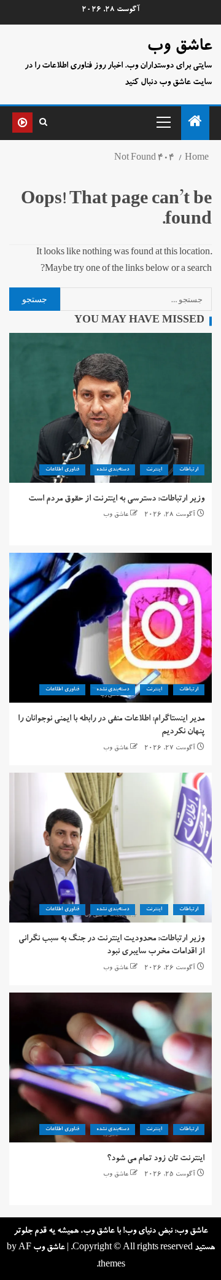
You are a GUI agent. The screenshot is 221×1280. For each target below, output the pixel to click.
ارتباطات (188, 470)
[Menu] (162, 121)
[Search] (43, 123)
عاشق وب (179, 47)
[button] (162, 121)
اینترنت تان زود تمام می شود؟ (155, 1159)
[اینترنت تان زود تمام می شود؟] (110, 1067)
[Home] (195, 125)
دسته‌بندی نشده (112, 470)
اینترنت (154, 470)
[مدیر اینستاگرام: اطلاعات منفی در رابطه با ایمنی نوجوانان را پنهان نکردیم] (110, 628)
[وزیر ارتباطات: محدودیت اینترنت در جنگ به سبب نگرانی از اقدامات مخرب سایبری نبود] (110, 848)
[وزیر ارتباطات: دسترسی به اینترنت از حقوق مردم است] (110, 408)
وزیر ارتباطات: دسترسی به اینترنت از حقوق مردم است (116, 499)
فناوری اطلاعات (62, 470)
